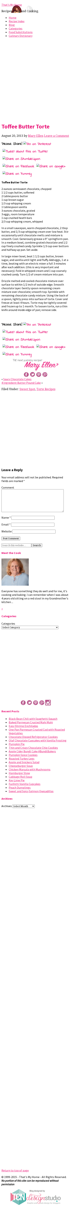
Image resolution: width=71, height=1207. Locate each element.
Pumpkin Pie (17, 744)
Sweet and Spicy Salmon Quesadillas (31, 791)
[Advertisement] (35, 79)
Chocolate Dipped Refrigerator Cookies (33, 737)
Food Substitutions (21, 32)
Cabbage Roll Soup (20, 776)
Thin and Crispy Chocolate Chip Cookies (33, 747)
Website (6, 531)
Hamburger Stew (19, 773)
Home (12, 17)
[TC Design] (35, 1204)
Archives (6, 806)
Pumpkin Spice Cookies (23, 755)
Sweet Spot (27, 389)
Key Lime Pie (17, 780)
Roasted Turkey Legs (21, 758)
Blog (12, 25)
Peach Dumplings (20, 787)
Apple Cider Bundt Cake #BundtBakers (32, 751)
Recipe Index (16, 21)
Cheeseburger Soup (21, 766)
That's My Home (11, 5)
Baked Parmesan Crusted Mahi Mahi (31, 722)
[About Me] (15, 584)
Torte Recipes (45, 389)
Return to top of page (15, 1170)
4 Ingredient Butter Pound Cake (21, 383)
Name (6, 517)
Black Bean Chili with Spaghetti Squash (33, 718)
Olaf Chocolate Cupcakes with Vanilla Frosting (37, 740)
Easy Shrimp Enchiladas (23, 726)
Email (6, 524)
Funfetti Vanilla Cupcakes (24, 784)
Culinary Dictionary (20, 36)
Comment (7, 487)
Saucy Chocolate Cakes (17, 379)
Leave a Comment (56, 136)
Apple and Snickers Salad (24, 762)
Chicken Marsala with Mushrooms (29, 769)
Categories (15, 28)
